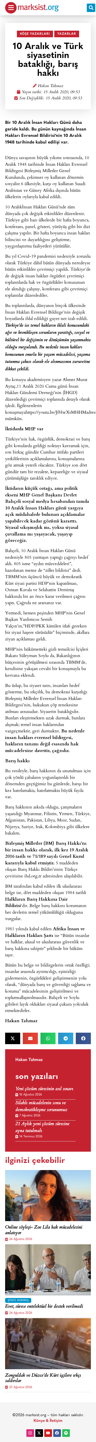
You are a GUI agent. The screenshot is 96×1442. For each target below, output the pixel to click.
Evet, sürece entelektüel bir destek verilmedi (44, 1307)
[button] (91, 8)
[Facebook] (57, 1433)
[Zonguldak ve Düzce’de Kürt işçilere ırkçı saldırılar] (48, 1343)
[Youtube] (48, 1433)
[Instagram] (30, 1433)
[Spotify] (66, 1433)
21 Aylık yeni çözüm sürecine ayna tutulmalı (42, 1128)
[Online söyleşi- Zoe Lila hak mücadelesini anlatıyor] (48, 1195)
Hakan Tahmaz (50, 86)
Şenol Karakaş (18, 1300)
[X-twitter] (39, 1433)
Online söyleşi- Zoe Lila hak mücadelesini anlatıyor (43, 1230)
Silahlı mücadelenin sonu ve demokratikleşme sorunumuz (41, 1107)
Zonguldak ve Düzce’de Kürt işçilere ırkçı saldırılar (43, 1378)
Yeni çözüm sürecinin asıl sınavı (44, 1089)
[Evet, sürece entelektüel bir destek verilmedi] (48, 1269)
